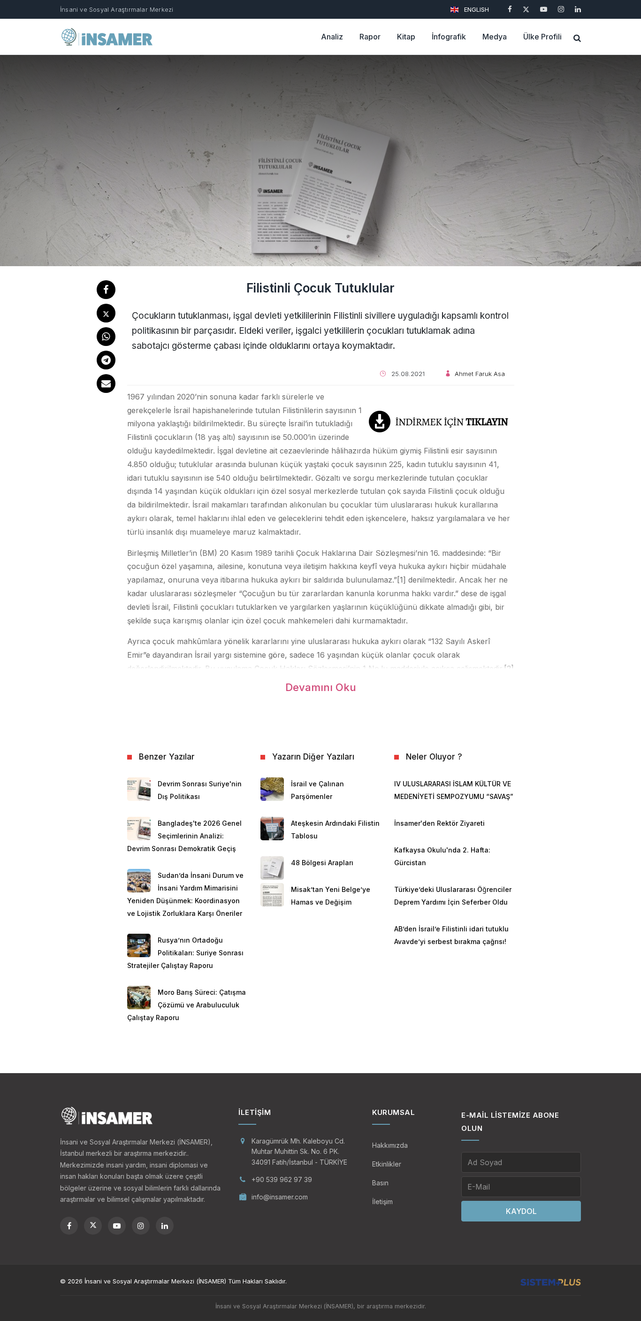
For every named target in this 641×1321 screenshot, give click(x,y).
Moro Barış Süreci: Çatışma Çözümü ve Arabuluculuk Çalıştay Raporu (186, 1004)
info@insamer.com (280, 1197)
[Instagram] (561, 9)
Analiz (332, 36)
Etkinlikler (386, 1164)
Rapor (370, 36)
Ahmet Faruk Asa (480, 373)
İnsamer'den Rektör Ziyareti (439, 823)
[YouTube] (543, 9)
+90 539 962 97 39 (282, 1179)
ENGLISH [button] (475, 9)
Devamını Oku (320, 687)
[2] (509, 668)
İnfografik (449, 36)
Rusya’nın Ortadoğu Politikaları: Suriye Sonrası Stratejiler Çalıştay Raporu (185, 952)
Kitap (406, 36)
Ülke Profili (542, 36)
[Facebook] (510, 9)
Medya (494, 36)
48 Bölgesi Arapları (322, 863)
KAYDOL (521, 1211)
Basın (380, 1183)
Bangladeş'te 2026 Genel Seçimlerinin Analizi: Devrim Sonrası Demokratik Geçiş (184, 836)
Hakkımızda (390, 1145)
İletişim (382, 1202)
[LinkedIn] (578, 9)
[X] (526, 9)
